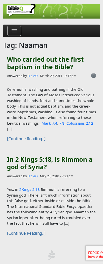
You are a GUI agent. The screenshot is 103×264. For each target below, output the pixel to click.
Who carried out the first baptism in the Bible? (45, 63)
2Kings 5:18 (29, 189)
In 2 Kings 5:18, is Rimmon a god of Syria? (49, 163)
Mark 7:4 (49, 123)
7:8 (61, 123)
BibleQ (33, 75)
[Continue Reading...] (26, 138)
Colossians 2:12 (79, 123)
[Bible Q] (51, 11)
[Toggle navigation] (14, 31)
